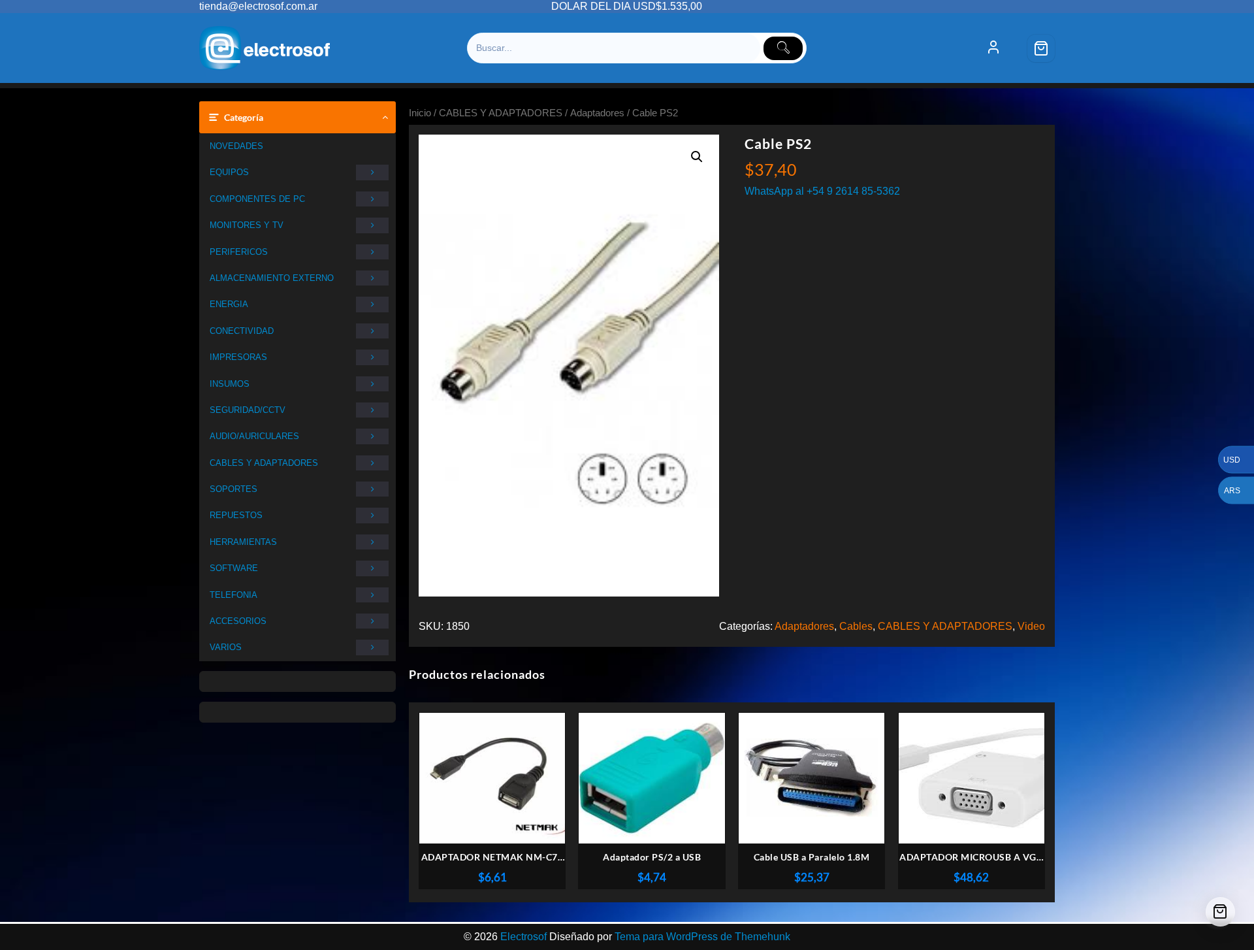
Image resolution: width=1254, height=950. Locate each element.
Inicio (420, 113)
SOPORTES (233, 489)
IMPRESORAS (238, 357)
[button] (697, 157)
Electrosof (523, 936)
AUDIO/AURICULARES (254, 436)
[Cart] (1041, 48)
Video (1031, 626)
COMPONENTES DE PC (257, 199)
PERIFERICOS (239, 252)
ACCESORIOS (238, 621)
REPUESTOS (236, 515)
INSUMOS (229, 384)
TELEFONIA (233, 595)
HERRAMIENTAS (243, 542)
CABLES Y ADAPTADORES (264, 463)
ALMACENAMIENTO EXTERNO (272, 278)
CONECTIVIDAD (242, 331)
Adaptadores (597, 113)
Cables (856, 626)
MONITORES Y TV (246, 225)
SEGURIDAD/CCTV (247, 410)
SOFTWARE (234, 568)
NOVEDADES (236, 146)
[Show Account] (993, 48)
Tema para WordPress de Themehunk (702, 936)
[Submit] (783, 48)
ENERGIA (229, 304)
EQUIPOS (229, 172)
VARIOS (226, 647)
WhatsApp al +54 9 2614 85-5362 (822, 191)
